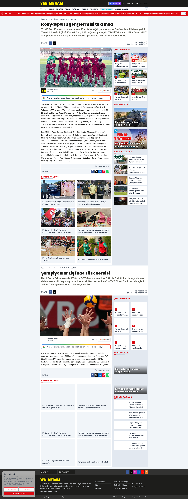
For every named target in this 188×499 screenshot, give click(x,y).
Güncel (59, 9)
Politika (94, 9)
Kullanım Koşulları (121, 482)
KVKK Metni (137, 483)
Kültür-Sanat (121, 9)
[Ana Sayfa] (45, 9)
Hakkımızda (100, 482)
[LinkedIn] (139, 472)
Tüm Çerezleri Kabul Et (18, 493)
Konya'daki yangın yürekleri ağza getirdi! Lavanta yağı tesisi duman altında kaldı (101, 14)
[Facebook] (127, 472)
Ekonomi (76, 9)
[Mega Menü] (41, 9)
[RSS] (146, 472)
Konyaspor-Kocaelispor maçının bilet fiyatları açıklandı (39, 14)
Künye (97, 485)
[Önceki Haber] (182, 13)
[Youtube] (142, 472)
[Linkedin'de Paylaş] (100, 171)
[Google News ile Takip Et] (104, 91)
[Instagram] (135, 472)
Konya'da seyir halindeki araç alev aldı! (156, 14)
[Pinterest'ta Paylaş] (103, 171)
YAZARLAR (65, 472)
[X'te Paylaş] (54, 43)
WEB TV (45, 472)
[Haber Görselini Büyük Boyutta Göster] (76, 67)
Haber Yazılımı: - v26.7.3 (130, 497)
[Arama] (146, 9)
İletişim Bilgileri (138, 487)
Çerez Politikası (120, 488)
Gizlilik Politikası (120, 485)
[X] (131, 472)
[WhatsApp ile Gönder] (107, 171)
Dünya (85, 9)
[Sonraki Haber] (185, 13)
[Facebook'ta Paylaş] (50, 43)
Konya (51, 9)
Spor (67, 9)
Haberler (44, 19)
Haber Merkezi (52, 91)
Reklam (98, 488)
